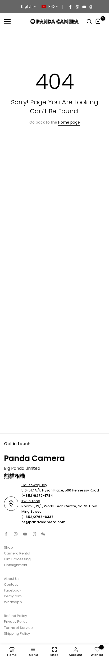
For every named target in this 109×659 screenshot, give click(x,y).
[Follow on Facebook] (70, 6)
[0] (98, 21)
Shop (8, 547)
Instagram (13, 596)
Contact (11, 584)
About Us (11, 578)
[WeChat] (43, 534)
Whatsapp (13, 601)
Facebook (12, 590)
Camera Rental (17, 553)
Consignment (15, 564)
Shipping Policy (17, 633)
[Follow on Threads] (91, 6)
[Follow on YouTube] (84, 6)
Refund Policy (15, 615)
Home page (69, 122)
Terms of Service (18, 627)
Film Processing (17, 559)
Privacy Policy (15, 621)
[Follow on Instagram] (77, 6)
